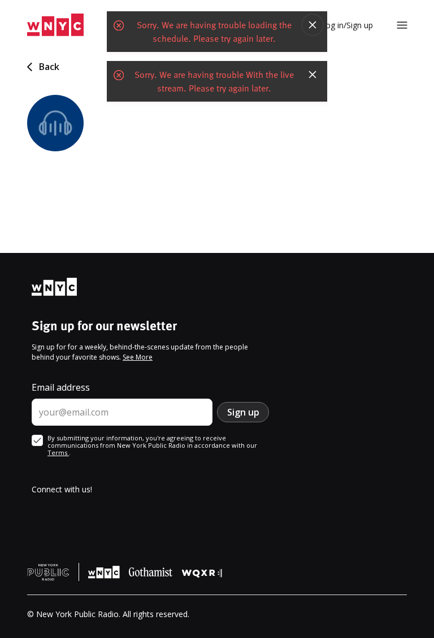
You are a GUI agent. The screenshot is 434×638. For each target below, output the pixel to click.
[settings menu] (402, 25)
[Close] (312, 25)
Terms (58, 452)
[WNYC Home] (55, 25)
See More (138, 357)
